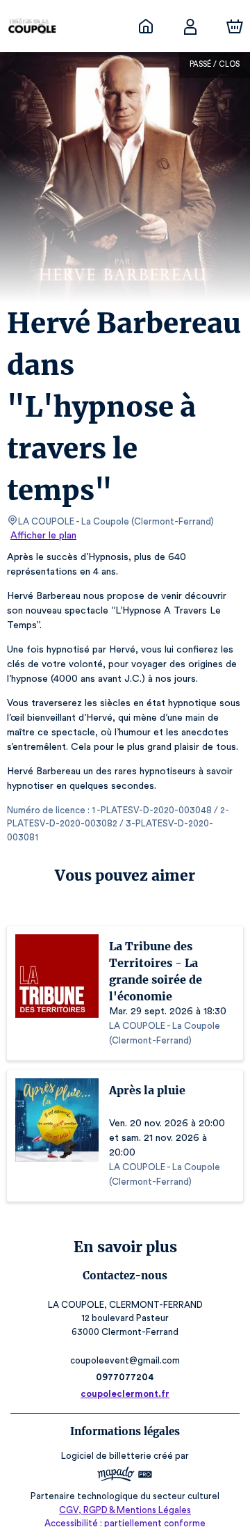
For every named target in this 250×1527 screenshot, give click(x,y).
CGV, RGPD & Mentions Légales (125, 1509)
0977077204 (125, 1377)
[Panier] (234, 26)
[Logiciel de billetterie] (125, 1475)
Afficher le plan (43, 536)
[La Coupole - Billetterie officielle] (146, 26)
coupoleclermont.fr (125, 1393)
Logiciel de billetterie (106, 1455)
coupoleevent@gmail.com (125, 1360)
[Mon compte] (190, 26)
